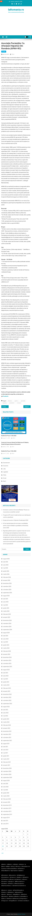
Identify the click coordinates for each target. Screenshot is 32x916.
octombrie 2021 (7, 737)
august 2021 (6, 743)
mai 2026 (5, 568)
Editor (12, 54)
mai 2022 (5, 716)
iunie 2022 (5, 712)
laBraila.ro (11, 896)
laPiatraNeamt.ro (5, 870)
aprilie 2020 (6, 793)
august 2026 (6, 558)
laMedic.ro (10, 864)
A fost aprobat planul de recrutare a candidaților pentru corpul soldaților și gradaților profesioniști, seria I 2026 (15, 525)
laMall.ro (8, 866)
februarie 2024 (7, 651)
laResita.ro (17, 896)
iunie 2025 (5, 602)
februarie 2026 (7, 577)
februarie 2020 (7, 799)
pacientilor (11, 403)
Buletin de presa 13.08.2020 (8, 435)
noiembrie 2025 (7, 586)
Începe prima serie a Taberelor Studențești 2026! (15, 520)
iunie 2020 (5, 786)
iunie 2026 (5, 565)
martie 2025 (6, 611)
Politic (4, 475)
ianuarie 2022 (6, 728)
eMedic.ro (3, 864)
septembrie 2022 (7, 703)
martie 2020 (6, 796)
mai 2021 (5, 753)
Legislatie (5, 472)
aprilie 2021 (6, 756)
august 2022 (6, 706)
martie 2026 (6, 574)
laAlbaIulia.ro (10, 892)
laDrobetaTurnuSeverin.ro (19, 885)
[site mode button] (26, 37)
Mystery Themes (21, 914)
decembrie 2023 (7, 657)
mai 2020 (5, 789)
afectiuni (10, 400)
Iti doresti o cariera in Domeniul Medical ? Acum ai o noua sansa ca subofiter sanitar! (16, 511)
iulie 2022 (5, 709)
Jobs (4, 468)
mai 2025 (5, 605)
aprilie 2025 (6, 608)
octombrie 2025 (7, 589)
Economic (5, 465)
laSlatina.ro (9, 898)
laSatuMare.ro (24, 896)
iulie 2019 (5, 820)
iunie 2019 (5, 823)
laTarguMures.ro (13, 900)
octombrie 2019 (7, 811)
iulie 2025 (5, 598)
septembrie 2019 (7, 814)
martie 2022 (6, 722)
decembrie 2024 (7, 620)
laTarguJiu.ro (5, 900)
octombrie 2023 (7, 663)
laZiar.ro (13, 866)
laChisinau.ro (21, 868)
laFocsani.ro (4, 881)
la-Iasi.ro (10, 890)
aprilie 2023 (6, 682)
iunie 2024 (5, 639)
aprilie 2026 (6, 571)
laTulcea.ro (21, 900)
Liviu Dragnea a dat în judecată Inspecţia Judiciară (6, 406)
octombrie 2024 (7, 626)
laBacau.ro (9, 894)
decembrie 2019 (7, 805)
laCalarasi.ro (18, 879)
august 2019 (6, 817)
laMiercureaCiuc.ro (19, 881)
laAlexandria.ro (19, 892)
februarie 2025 (7, 614)
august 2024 (6, 632)
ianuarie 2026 (6, 580)
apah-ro (16, 400)
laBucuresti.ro (12, 875)
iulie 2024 (5, 635)
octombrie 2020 (7, 774)
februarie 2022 (7, 725)
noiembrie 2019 (7, 808)
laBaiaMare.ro (16, 894)
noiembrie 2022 (7, 697)
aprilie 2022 (6, 719)
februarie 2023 (7, 688)
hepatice (5, 403)
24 (3, 846)
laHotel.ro (21, 864)
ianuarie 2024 (6, 654)
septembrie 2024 (7, 629)
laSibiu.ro (3, 898)
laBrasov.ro (4, 890)
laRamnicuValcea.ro (6, 885)
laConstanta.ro (5, 877)
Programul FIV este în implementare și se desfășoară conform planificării (17, 516)
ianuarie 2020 (6, 802)
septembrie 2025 (7, 592)
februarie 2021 (7, 762)
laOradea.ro (4, 883)
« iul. (2, 853)
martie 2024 (6, 648)
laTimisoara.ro (5, 879)
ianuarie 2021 (6, 765)
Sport (4, 481)
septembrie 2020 (7, 777)
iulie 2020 (5, 783)
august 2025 (6, 595)
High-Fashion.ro (15, 870)
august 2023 (6, 669)
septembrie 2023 (7, 666)
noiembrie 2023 (7, 660)
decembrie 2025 (7, 583)
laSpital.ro (15, 864)
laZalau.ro (26, 900)
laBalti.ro (21, 870)
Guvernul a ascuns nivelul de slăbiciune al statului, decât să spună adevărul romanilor (15, 443)
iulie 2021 (5, 746)
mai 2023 (5, 679)
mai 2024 (5, 642)
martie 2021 (6, 759)
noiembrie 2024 (7, 623)
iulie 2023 (5, 672)
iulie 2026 (5, 562)
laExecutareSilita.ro (12, 868)
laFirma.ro (18, 866)
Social (3, 51)
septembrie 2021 (7, 740)
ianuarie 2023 (6, 691)
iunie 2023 (5, 675)
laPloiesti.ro (25, 877)
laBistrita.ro (24, 894)
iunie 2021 (5, 749)
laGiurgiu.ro (11, 881)
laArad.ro (3, 894)
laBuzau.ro (12, 879)
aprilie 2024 (6, 645)
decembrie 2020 (7, 768)
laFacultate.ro (25, 866)
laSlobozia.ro (16, 898)
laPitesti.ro (11, 883)
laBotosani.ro (4, 896)
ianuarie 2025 (6, 617)
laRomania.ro (16, 9)
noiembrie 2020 (7, 771)
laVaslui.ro (4, 892)
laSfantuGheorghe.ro (18, 890)
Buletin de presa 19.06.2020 (8, 451)
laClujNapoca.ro (21, 875)
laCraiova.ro (13, 877)
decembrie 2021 (7, 731)
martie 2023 (6, 685)
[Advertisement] (16, 26)
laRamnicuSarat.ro (19, 883)
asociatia (23, 400)
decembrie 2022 (7, 694)
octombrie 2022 (7, 700)
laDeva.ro (24, 879)
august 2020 (6, 780)
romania (19, 403)
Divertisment (6, 462)
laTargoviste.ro (23, 898)
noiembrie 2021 (7, 734)
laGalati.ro (19, 877)
